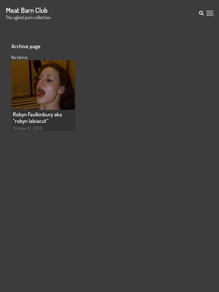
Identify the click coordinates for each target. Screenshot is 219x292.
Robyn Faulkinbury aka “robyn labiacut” (37, 117)
